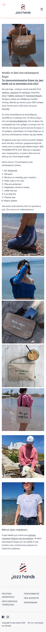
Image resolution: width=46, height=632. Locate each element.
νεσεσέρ (14, 92)
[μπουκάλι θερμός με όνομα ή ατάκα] (23, 299)
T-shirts (10, 95)
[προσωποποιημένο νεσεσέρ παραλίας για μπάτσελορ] (23, 342)
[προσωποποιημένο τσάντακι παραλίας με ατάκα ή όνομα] (23, 386)
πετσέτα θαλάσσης (18, 121)
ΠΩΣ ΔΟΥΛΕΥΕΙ (31, 598)
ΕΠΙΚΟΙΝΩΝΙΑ (30, 602)
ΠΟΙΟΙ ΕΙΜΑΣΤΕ (31, 593)
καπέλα (19, 95)
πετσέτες (26, 92)
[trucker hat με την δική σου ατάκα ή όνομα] (23, 477)
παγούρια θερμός (34, 95)
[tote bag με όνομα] (23, 430)
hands (5, 83)
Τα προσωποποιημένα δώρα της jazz (22, 80)
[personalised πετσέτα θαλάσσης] (23, 255)
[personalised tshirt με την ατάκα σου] (23, 524)
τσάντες (5, 92)
